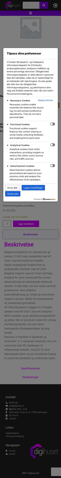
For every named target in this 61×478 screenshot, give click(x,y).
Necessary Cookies (20, 100)
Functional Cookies (20, 124)
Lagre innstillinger (33, 187)
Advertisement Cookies (22, 166)
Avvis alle (12, 187)
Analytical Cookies (20, 145)
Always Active (45, 100)
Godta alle (12, 193)
